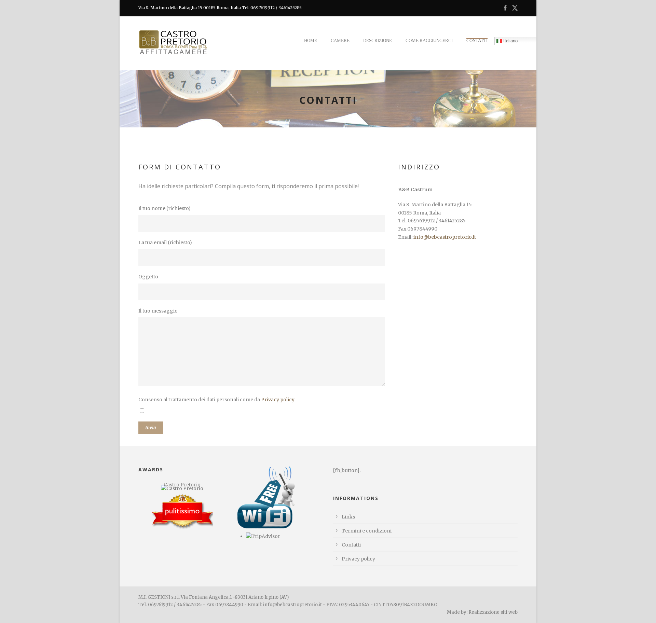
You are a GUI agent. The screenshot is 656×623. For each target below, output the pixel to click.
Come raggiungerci (429, 40)
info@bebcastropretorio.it (444, 237)
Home (310, 40)
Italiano (510, 40)
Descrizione (377, 40)
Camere (340, 40)
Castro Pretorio (182, 485)
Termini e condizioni (367, 531)
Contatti (477, 40)
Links (348, 517)
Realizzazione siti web (493, 612)
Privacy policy (278, 400)
